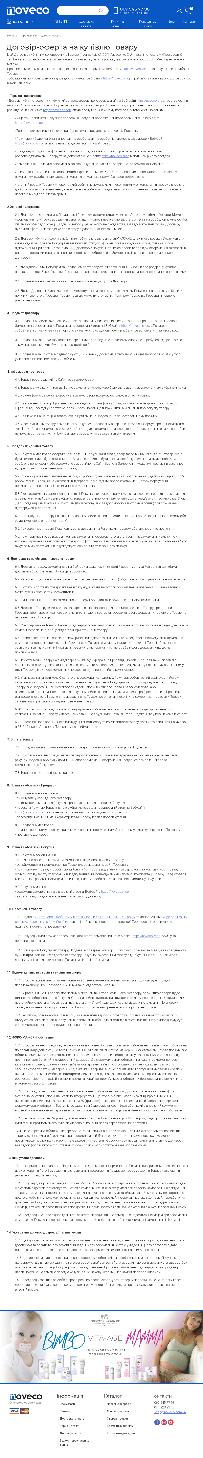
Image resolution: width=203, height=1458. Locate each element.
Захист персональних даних (74, 1442)
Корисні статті (69, 1425)
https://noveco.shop (136, 69)
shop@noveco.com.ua (170, 1412)
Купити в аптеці (117, 24)
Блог (172, 21)
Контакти (189, 21)
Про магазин (68, 1403)
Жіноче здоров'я (118, 1411)
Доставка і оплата (87, 24)
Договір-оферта (70, 1433)
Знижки (65, 1411)
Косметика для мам (120, 1425)
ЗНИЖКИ (61, 21)
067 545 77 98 (135, 10)
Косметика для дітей (121, 1433)
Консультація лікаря (149, 24)
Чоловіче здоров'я (119, 1403)
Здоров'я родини (118, 1418)
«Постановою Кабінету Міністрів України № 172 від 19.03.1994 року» (85, 917)
